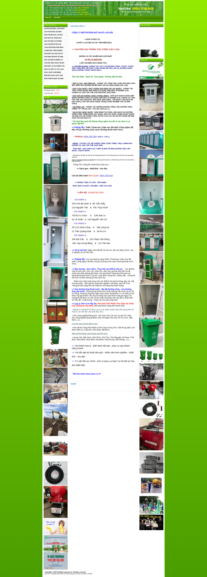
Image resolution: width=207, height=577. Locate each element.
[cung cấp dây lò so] (151, 474)
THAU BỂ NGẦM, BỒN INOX (53, 47)
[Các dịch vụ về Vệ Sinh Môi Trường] (103, 15)
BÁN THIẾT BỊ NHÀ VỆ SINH (53, 78)
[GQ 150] (56, 460)
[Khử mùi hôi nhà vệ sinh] (56, 534)
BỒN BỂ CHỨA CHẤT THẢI (53, 75)
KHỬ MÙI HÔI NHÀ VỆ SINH (53, 57)
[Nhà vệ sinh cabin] (151, 214)
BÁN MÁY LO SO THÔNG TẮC (54, 66)
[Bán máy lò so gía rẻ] (56, 517)
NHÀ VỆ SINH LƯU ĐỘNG (53, 41)
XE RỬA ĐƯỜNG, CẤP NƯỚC (54, 28)
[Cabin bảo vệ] (151, 111)
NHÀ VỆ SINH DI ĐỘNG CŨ (53, 60)
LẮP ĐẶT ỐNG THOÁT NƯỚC (54, 63)
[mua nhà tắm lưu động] (56, 266)
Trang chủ (48, 17)
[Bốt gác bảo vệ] (56, 132)
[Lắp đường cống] (56, 435)
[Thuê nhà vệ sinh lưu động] (151, 148)
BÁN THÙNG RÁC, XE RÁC (53, 35)
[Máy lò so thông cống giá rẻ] (151, 399)
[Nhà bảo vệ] (151, 129)
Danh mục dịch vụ (50, 25)
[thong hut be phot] (56, 569)
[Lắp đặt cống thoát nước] (56, 403)
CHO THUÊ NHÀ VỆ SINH (53, 32)
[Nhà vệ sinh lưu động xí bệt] (56, 216)
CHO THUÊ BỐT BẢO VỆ (52, 44)
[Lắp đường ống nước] (56, 366)
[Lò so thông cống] (56, 485)
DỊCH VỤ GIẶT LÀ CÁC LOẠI (54, 69)
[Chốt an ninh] (56, 151)
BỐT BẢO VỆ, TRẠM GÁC (53, 38)
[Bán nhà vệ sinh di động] (56, 183)
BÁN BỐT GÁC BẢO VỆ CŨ (53, 53)
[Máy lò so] (151, 450)
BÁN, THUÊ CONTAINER (52, 72)
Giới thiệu (57, 17)
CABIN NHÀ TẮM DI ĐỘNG (53, 50)
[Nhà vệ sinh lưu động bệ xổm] (151, 181)
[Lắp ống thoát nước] (56, 383)
